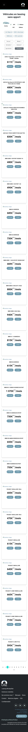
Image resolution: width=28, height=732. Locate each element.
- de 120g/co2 (8, 32)
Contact (4, 698)
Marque (19, 41)
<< (2, 667)
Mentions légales (13, 698)
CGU (21, 698)
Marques (17, 695)
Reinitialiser (19, 48)
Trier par (8, 41)
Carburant (19, 44)
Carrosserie (8, 44)
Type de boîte (8, 48)
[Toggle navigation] (4, 5)
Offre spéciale (18, 36)
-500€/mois (9, 36)
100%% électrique (18, 32)
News (23, 695)
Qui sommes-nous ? (7, 695)
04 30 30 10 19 (21, 716)
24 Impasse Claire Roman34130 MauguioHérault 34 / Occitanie (21, 711)
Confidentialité (6, 701)
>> (14, 670)
